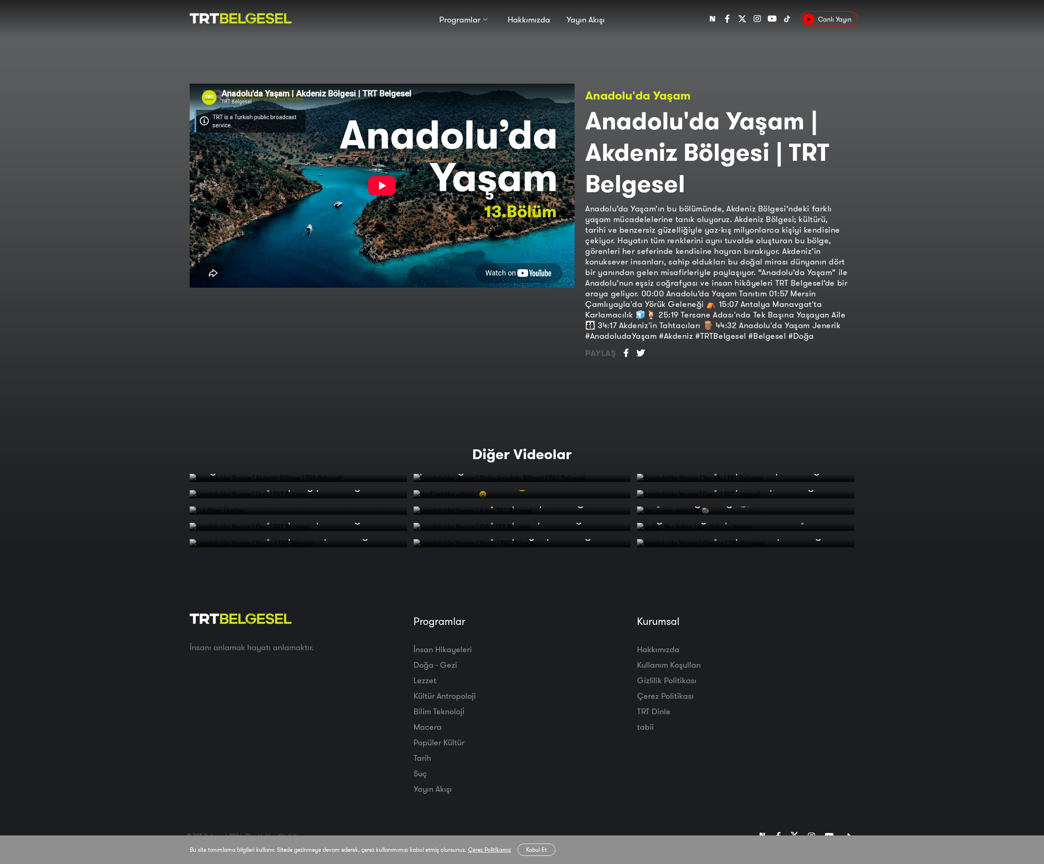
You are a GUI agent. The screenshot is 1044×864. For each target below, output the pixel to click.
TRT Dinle (653, 711)
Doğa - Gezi (435, 665)
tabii (645, 727)
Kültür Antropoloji (445, 696)
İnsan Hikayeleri (443, 649)
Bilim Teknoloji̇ (439, 711)
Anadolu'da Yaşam (637, 95)
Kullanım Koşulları (669, 665)
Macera (428, 727)
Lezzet (425, 680)
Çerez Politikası (665, 696)
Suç (420, 773)
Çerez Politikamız (489, 849)
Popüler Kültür (439, 742)
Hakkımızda (529, 19)
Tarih (422, 758)
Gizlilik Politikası (667, 680)
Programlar (459, 19)
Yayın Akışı (585, 19)
